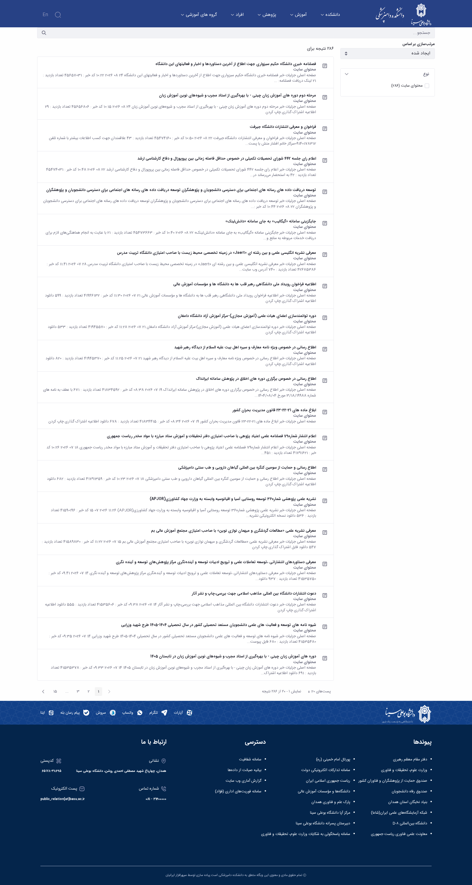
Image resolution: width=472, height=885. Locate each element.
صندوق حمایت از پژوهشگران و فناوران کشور (392, 781)
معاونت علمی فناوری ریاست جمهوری (399, 834)
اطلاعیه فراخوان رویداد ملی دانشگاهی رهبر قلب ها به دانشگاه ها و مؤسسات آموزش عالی (244, 284)
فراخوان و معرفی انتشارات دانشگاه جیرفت (283, 127)
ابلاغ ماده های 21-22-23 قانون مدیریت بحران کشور (274, 410)
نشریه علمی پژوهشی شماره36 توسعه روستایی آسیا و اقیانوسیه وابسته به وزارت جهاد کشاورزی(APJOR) (233, 499)
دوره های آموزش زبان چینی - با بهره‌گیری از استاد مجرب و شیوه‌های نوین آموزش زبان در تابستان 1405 (233, 656)
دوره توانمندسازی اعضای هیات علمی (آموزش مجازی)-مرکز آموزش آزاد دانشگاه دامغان (247, 316)
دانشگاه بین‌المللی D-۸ (410, 823)
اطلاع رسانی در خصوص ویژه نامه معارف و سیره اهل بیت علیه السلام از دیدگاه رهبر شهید (245, 347)
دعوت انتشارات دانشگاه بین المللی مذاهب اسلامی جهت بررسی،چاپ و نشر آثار (254, 593)
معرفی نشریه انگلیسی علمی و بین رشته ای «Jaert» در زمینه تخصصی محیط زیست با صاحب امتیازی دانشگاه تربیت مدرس (216, 252)
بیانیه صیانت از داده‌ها (244, 770)
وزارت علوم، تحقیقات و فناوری (404, 770)
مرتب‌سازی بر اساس (418, 44)
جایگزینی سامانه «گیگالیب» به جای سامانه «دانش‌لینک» (270, 221)
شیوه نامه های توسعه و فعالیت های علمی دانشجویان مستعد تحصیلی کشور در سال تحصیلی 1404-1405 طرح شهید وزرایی (218, 625)
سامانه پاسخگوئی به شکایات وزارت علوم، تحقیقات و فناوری (305, 834)
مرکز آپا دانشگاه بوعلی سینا (330, 813)
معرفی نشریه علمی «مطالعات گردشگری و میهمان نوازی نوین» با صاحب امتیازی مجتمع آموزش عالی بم (233, 530)
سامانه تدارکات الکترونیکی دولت (325, 770)
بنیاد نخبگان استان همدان (407, 802)
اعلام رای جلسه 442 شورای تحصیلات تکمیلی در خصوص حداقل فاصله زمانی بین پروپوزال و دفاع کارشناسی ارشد (226, 158)
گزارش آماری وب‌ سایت (243, 781)
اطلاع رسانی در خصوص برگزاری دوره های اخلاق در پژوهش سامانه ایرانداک (256, 378)
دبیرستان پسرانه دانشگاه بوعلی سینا (323, 823)
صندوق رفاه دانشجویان (409, 791)
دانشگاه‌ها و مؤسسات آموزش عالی (324, 791)
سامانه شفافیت (250, 759)
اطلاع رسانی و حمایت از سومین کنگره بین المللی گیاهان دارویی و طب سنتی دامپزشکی (247, 467)
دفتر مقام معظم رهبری (410, 759)
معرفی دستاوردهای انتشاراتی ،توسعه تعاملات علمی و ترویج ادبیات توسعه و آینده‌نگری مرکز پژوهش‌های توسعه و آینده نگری (216, 562)
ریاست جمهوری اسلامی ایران (328, 781)
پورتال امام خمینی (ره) (333, 759)
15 (53, 692)
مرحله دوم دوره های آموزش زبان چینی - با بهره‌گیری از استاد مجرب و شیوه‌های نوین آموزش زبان (237, 95)
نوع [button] (426, 74)
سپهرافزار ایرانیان (176, 875)
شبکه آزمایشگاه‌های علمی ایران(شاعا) (399, 813)
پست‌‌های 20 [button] (318, 692)
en (45, 15)
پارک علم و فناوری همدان (330, 802)
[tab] (388, 74)
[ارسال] (44, 32)
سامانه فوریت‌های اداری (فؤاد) (238, 791)
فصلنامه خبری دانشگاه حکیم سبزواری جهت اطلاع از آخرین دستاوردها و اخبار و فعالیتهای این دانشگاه (235, 64)
